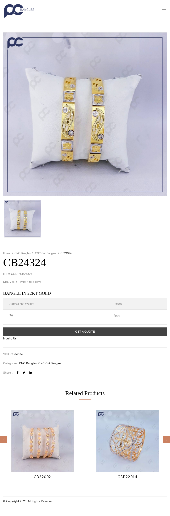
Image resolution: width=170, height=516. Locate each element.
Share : (8, 372)
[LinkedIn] (30, 372)
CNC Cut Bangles (45, 253)
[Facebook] (17, 372)
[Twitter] (24, 372)
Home (6, 253)
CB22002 (42, 477)
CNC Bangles (23, 253)
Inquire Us (10, 338)
